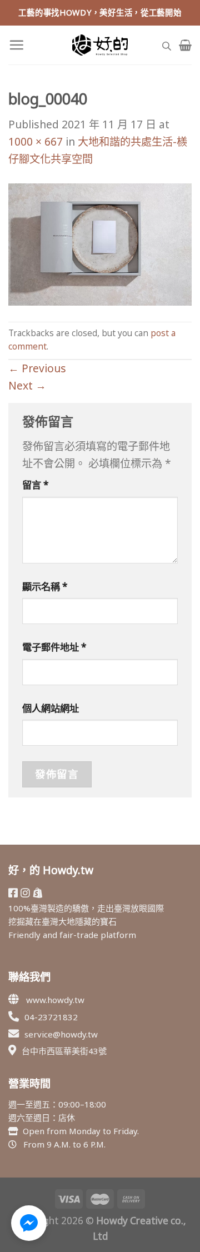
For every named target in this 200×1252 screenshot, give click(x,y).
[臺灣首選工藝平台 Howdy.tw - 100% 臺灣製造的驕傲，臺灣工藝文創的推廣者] (100, 45)
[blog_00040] (100, 243)
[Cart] (185, 45)
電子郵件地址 (54, 647)
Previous (37, 368)
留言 (35, 484)
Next (27, 385)
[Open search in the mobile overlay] (166, 44)
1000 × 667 (35, 141)
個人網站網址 (50, 708)
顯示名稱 (45, 586)
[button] (29, 1223)
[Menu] (16, 44)
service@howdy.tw (61, 1034)
